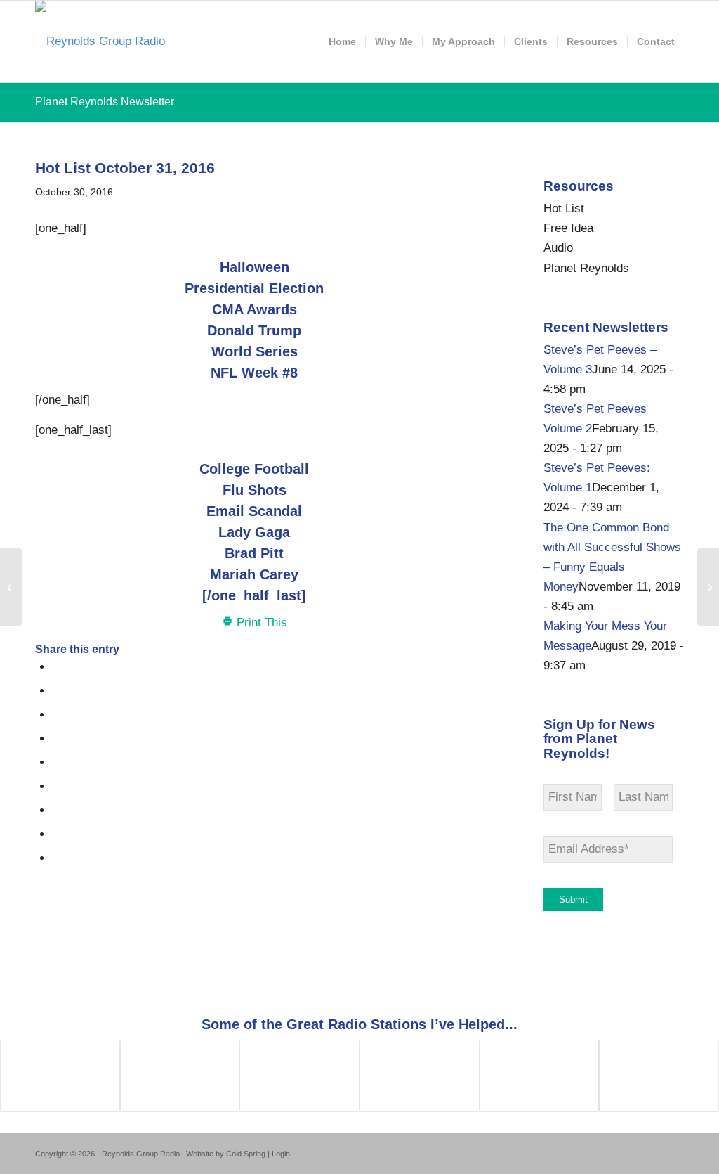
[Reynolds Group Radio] (100, 41)
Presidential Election (254, 288)
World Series (254, 351)
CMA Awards (254, 309)
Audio (558, 247)
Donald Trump (254, 330)
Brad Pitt (254, 553)
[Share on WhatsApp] (56, 714)
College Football (254, 469)
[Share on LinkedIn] (56, 762)
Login (281, 1153)
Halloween (254, 267)
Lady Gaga (254, 532)
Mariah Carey (254, 574)
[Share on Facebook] (56, 666)
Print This (260, 622)
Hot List (563, 208)
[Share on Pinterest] (56, 738)
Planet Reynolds (586, 268)
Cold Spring (245, 1153)
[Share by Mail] (56, 858)
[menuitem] (342, 41)
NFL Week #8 (254, 372)
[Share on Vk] (56, 810)
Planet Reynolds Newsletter (104, 102)
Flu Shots (254, 490)
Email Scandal (254, 511)
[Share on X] (56, 690)
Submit (573, 899)
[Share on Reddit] (56, 834)
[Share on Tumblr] (56, 786)
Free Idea (568, 228)
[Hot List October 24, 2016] (11, 587)
